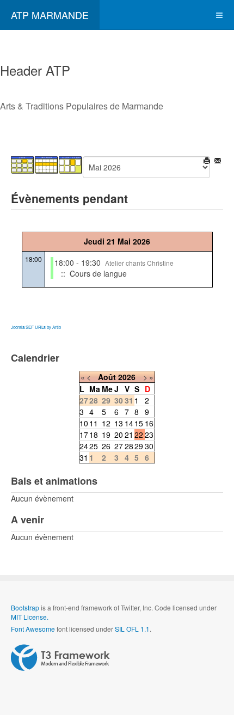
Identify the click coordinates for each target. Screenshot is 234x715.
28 (129, 446)
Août (107, 376)
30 (149, 446)
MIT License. (29, 616)
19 (106, 434)
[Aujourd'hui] (71, 163)
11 (93, 423)
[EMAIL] (218, 161)
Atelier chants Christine (139, 262)
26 (106, 446)
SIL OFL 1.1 (132, 628)
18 (93, 434)
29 (138, 446)
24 (83, 446)
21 (129, 434)
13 (118, 423)
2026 (127, 376)
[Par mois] (23, 163)
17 (83, 434)
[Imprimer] (207, 161)
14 (129, 423)
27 (118, 446)
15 (138, 423)
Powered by (60, 657)
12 (106, 423)
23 (149, 434)
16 (149, 423)
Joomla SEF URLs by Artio (36, 327)
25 (93, 446)
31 (83, 457)
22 (138, 434)
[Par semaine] (47, 163)
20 (118, 434)
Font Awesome (33, 628)
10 (83, 423)
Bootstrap (25, 607)
